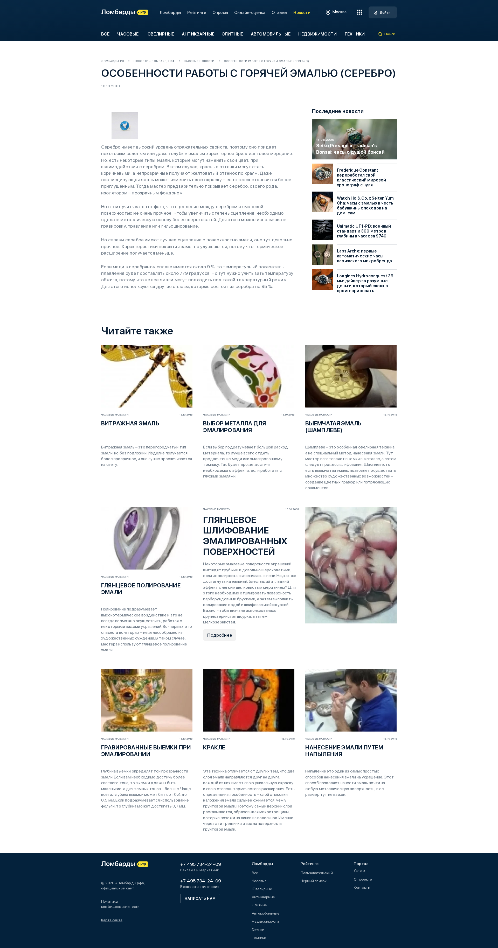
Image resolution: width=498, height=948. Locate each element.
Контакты (362, 887)
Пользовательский (317, 873)
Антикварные (198, 34)
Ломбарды (170, 12)
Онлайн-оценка (249, 12)
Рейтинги (196, 12)
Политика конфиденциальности (120, 904)
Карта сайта (111, 920)
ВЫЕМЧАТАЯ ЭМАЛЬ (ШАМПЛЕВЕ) (333, 426)
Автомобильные (270, 34)
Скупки (258, 929)
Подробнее (219, 635)
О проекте (363, 879)
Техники (354, 34)
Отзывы (279, 12)
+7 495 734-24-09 (200, 864)
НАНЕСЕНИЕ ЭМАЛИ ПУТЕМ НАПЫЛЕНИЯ (344, 750)
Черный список (314, 881)
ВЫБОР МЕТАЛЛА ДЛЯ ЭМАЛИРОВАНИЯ (234, 426)
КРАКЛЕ (214, 747)
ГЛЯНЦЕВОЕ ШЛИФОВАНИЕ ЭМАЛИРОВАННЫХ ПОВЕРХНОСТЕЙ (245, 536)
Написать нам (200, 898)
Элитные (232, 34)
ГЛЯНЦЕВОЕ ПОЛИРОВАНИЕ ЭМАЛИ (141, 588)
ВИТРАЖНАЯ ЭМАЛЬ (130, 423)
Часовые (128, 34)
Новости (301, 12)
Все (105, 34)
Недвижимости (317, 34)
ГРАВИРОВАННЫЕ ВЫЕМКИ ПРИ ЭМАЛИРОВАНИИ (146, 750)
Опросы (220, 12)
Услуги (359, 870)
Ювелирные (160, 34)
